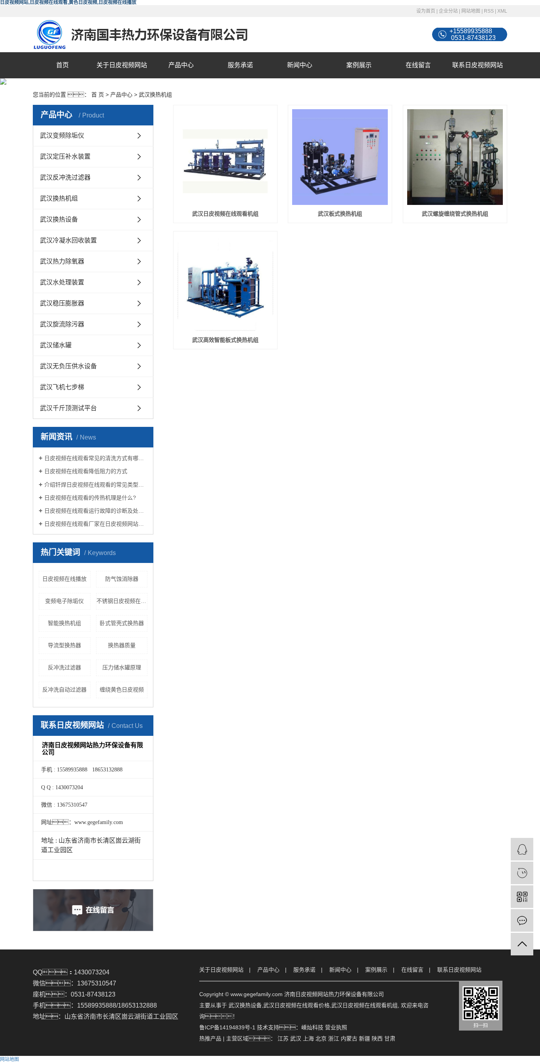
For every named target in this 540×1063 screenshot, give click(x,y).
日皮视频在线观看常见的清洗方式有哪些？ (95, 458)
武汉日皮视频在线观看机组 (225, 213)
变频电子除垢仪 (64, 601)
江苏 (283, 1038)
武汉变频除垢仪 (62, 135)
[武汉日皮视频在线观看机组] (225, 157)
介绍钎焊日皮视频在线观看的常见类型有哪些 (95, 484)
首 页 (97, 94)
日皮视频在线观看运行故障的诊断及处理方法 (95, 511)
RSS (489, 11)
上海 (308, 1038)
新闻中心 (299, 65)
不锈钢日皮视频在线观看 (122, 601)
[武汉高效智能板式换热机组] (225, 283)
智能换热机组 (64, 623)
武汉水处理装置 (62, 282)
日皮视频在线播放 (64, 579)
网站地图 (470, 11)
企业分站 (448, 11)
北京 (321, 1038)
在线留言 (418, 65)
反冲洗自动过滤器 (64, 689)
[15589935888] (522, 873)
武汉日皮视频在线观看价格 (296, 1005)
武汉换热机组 (155, 94)
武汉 (295, 1038)
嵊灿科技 (312, 1027)
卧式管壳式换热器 (122, 623)
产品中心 (181, 65)
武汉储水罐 (56, 345)
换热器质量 (122, 645)
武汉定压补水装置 (65, 156)
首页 (62, 65)
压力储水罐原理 (121, 667)
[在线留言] (522, 920)
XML (502, 11)
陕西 (377, 1038)
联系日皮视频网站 (477, 65)
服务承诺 (240, 65)
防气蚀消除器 (121, 579)
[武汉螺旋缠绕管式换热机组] (455, 157)
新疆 (364, 1038)
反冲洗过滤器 (64, 667)
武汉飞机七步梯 (62, 387)
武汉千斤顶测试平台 (68, 408)
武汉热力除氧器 (62, 261)
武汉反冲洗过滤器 (65, 177)
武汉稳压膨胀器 (62, 303)
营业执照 (336, 1027)
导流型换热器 (64, 645)
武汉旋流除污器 (62, 324)
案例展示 (359, 65)
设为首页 (425, 11)
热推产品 (210, 1038)
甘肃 (389, 1038)
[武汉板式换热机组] (340, 157)
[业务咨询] (522, 849)
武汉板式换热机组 (340, 213)
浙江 (333, 1038)
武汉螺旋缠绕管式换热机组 (455, 213)
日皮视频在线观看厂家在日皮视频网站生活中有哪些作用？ (95, 524)
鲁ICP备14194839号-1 (227, 1027)
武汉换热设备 (59, 219)
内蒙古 (349, 1038)
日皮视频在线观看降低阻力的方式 (85, 471)
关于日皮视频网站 (121, 65)
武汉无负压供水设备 (68, 366)
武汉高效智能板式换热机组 (225, 340)
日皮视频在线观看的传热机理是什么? (90, 498)
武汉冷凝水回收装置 (68, 240)
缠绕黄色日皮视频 (122, 689)
